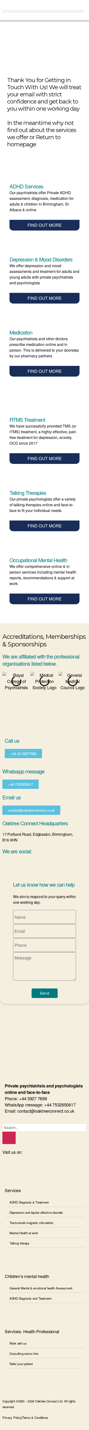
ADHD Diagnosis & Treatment (29, 1202)
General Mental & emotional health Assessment (40, 1288)
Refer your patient (21, 1363)
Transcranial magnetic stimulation (31, 1222)
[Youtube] (47, 1166)
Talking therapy (19, 1243)
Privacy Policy (11, 1417)
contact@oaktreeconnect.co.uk (45, 1111)
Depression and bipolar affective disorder (36, 1212)
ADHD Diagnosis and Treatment (30, 1298)
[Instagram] (21, 1166)
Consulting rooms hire (23, 1353)
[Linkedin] (8, 1166)
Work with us (18, 1343)
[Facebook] (34, 1166)
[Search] (9, 1138)
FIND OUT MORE (45, 225)
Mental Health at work (23, 1233)
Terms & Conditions (35, 1417)
